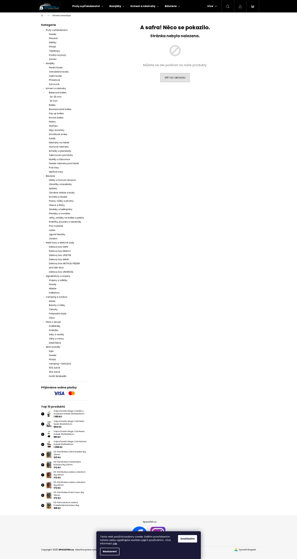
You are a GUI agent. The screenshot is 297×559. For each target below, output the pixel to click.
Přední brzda (56, 67)
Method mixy (56, 171)
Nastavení (110, 551)
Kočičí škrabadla (57, 376)
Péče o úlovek (53, 322)
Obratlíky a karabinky (60, 184)
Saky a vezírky (56, 334)
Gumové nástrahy (59, 146)
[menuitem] (87, 6)
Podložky (53, 330)
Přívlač (52, 46)
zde (115, 543)
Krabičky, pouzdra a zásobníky (65, 221)
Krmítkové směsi (58, 134)
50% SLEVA (54, 367)
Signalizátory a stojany (58, 276)
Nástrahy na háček (59, 142)
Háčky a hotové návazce (62, 180)
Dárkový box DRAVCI (60, 251)
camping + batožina (60, 363)
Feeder (52, 34)
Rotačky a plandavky (60, 151)
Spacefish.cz (150, 521)
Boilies (52, 105)
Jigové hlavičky (57, 234)
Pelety (52, 121)
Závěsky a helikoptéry (60, 209)
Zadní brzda (55, 76)
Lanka (52, 230)
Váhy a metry (56, 338)
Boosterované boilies (60, 109)
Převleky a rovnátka (59, 213)
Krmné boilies (56, 117)
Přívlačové (54, 80)
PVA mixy (54, 167)
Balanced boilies (57, 92)
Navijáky (50, 63)
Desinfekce (55, 342)
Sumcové (54, 84)
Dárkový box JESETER (60, 255)
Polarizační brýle (57, 313)
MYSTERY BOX (56, 267)
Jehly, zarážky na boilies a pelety (66, 217)
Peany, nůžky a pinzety (61, 200)
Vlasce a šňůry (57, 205)
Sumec (53, 59)
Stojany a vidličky (58, 280)
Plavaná (53, 38)
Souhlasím (187, 538)
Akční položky (53, 346)
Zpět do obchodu (175, 77)
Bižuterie (50, 176)
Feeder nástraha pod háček (64, 163)
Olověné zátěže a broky (62, 192)
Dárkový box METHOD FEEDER (64, 263)
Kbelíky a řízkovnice (59, 159)
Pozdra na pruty (57, 55)
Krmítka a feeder (58, 196)
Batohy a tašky (57, 305)
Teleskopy (54, 50)
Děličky (52, 42)
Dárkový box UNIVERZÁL (61, 271)
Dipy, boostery (56, 130)
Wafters (53, 125)
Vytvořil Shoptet (247, 549)
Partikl (52, 138)
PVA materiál (56, 226)
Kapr (51, 351)
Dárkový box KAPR (58, 246)
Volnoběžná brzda (58, 71)
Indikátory (54, 292)
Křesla (52, 301)
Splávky (53, 188)
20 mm (54, 100)
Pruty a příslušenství (57, 30)
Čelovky (53, 309)
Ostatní (53, 238)
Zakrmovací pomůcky (61, 155)
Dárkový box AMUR (59, 259)
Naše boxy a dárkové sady (60, 242)
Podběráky (54, 326)
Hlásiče (52, 288)
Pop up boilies (56, 113)
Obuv (52, 317)
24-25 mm (56, 96)
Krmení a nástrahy (56, 88)
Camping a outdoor (56, 296)
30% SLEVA (54, 371)
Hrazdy (52, 284)
